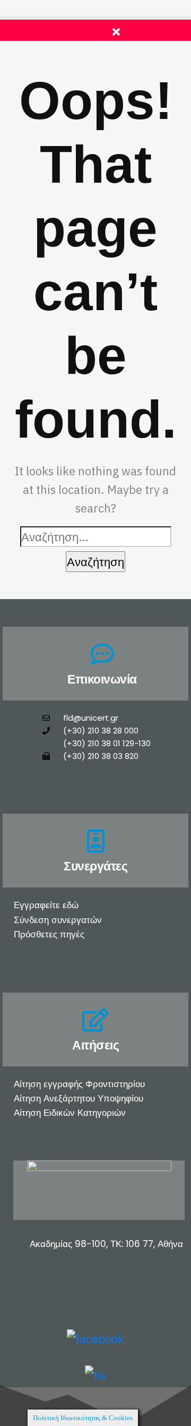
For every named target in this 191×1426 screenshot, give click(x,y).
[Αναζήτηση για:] (95, 536)
